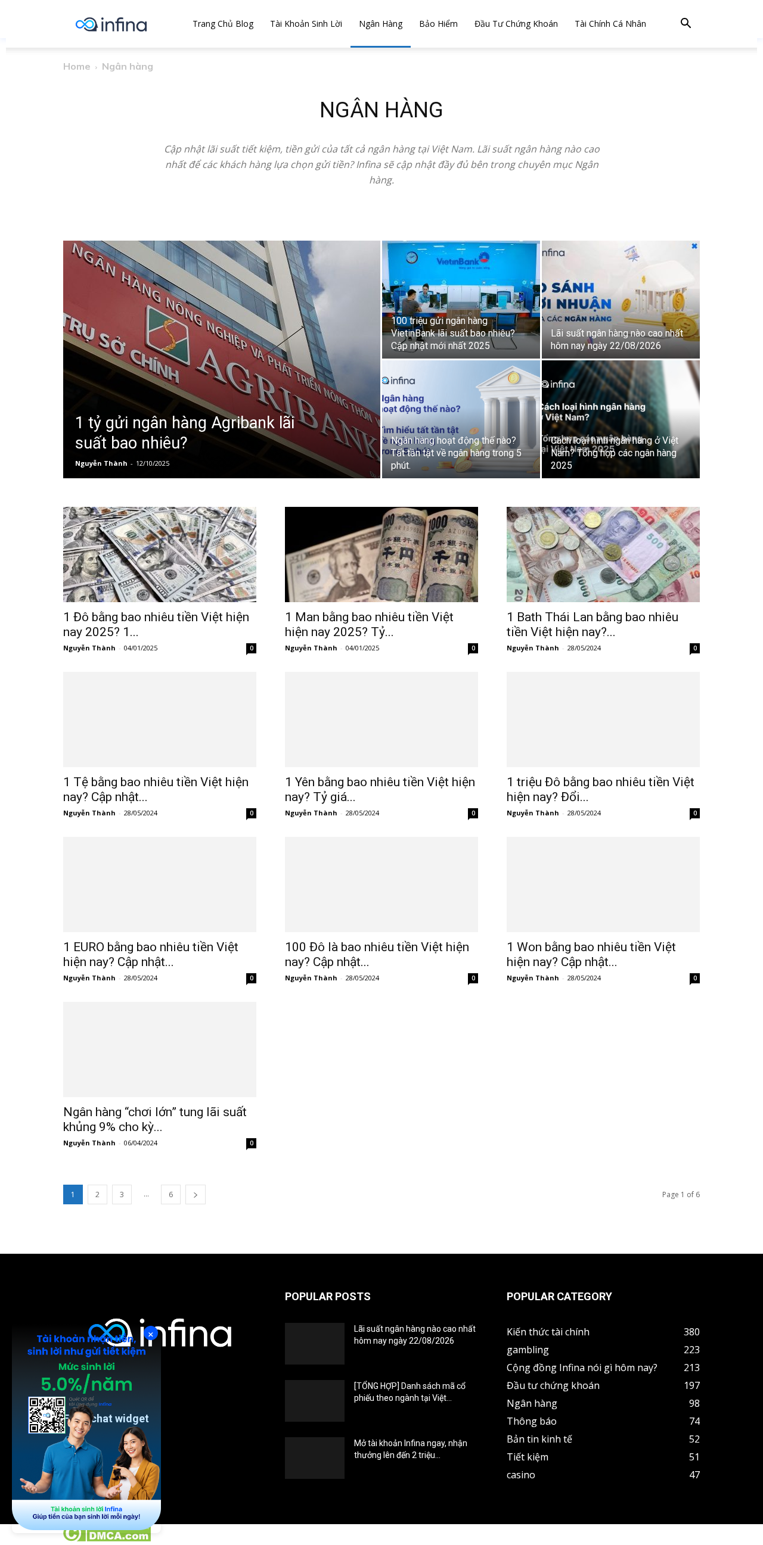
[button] (685, 24)
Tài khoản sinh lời (306, 23)
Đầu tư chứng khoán (516, 23)
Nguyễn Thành (101, 463)
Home (77, 66)
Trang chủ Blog (223, 23)
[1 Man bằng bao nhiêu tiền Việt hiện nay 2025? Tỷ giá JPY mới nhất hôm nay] (381, 554)
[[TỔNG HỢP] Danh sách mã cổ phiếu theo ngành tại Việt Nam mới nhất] (315, 1401)
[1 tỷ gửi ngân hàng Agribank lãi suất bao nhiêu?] (221, 374)
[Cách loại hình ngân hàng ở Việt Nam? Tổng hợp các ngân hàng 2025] (621, 419)
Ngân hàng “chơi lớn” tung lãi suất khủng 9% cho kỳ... (155, 1119)
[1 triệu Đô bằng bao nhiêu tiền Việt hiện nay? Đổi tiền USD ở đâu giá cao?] (603, 719)
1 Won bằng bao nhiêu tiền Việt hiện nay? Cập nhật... (591, 954)
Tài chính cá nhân (610, 23)
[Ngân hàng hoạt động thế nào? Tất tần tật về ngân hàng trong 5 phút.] (461, 419)
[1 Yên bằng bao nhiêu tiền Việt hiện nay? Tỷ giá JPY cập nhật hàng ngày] (381, 719)
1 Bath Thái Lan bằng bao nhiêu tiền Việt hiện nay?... (592, 624)
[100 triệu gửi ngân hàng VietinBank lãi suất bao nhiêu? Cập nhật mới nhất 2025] (461, 300)
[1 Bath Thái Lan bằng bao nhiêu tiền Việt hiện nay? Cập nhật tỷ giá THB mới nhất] (603, 554)
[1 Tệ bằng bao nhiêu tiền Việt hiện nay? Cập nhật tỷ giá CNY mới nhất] (159, 719)
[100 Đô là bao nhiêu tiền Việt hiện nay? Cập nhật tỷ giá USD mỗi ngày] (381, 884)
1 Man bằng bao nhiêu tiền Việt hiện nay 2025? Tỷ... (369, 624)
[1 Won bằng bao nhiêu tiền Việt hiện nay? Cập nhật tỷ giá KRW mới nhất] (603, 884)
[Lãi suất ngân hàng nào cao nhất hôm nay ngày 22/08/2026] (621, 300)
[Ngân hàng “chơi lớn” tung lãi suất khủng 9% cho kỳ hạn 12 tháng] (159, 1049)
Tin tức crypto (30, 1538)
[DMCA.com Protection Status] (106, 1538)
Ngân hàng (380, 23)
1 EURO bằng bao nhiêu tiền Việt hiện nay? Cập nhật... (150, 954)
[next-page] (195, 1194)
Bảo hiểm (438, 23)
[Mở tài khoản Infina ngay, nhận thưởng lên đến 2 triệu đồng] (315, 1458)
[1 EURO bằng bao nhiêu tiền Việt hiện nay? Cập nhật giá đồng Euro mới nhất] (159, 884)
